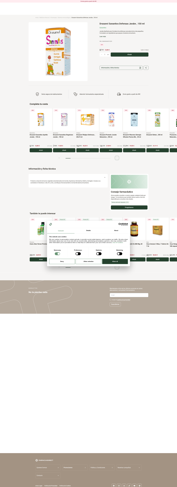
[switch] (78, 253)
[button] (75, 468)
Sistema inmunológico (64, 17)
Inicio (36, 17)
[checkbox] (110, 299)
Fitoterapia (53, 17)
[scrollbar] (88, 158)
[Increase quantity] (108, 55)
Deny (62, 261)
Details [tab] (88, 230)
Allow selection (89, 261)
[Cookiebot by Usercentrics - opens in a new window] (120, 224)
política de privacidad (124, 299)
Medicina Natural (44, 17)
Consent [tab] (61, 230)
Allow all (115, 261)
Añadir (41, 150)
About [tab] (116, 230)
